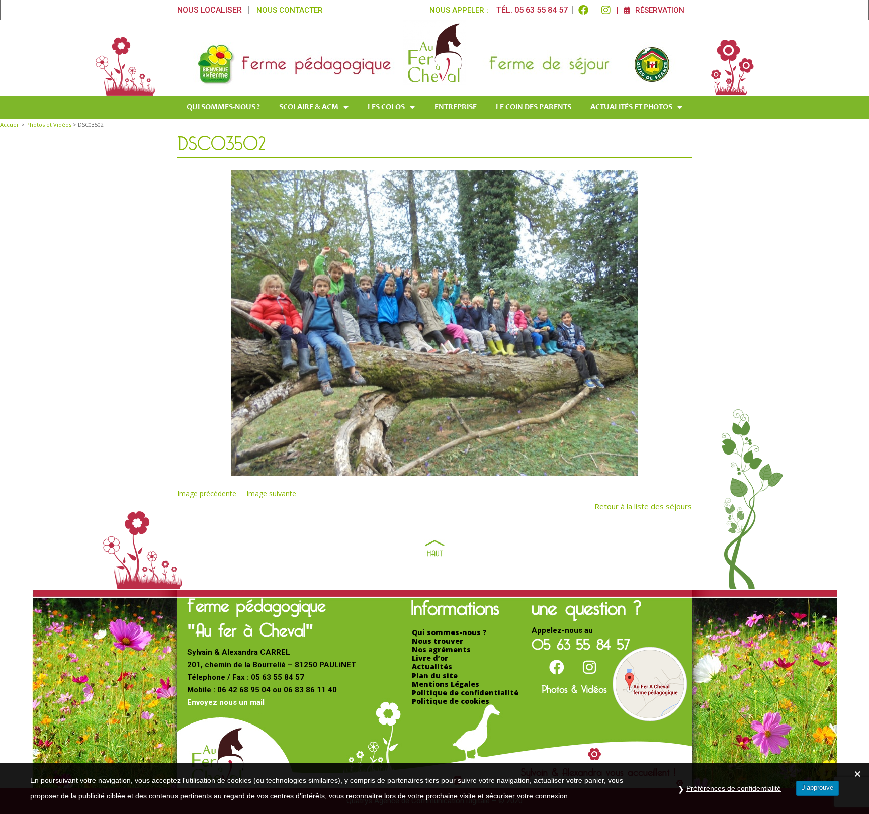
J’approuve (817, 787)
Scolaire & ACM (308, 107)
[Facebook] (583, 10)
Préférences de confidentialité (733, 788)
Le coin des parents (533, 107)
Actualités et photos (631, 107)
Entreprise (455, 107)
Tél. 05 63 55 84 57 (532, 10)
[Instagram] (606, 10)
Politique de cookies (450, 701)
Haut (434, 548)
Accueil (10, 124)
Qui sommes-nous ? (223, 107)
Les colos (386, 107)
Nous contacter (289, 10)
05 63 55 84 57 (581, 641)
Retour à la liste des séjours (643, 506)
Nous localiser (209, 10)
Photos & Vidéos (574, 687)
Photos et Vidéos (48, 124)
